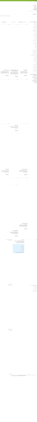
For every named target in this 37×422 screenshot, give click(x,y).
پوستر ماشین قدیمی (24, 223)
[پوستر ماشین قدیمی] (23, 199)
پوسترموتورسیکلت (15, 230)
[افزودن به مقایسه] (26, 69)
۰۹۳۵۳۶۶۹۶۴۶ (22, 247)
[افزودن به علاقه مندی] (26, 74)
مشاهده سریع (26, 77)
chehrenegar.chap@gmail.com (19, 252)
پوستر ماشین (16, 125)
